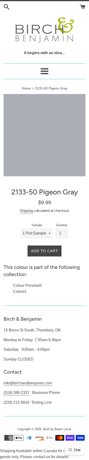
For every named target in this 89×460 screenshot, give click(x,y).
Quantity (62, 225)
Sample (37, 225)
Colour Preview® (27, 285)
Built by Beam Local (57, 429)
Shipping (26, 211)
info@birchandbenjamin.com (28, 383)
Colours (19, 291)
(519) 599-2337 (16, 393)
